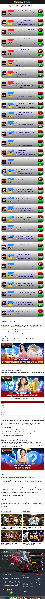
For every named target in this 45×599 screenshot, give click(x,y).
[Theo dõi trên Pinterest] (10, 590)
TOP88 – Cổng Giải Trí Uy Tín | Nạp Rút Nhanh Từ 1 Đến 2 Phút (10, 544)
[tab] (22, 402)
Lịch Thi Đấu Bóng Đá (37, 561)
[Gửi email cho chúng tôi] (6, 590)
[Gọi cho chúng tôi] (8, 590)
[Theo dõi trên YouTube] (12, 590)
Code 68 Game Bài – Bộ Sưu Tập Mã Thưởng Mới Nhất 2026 (32, 544)
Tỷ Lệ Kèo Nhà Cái (34, 554)
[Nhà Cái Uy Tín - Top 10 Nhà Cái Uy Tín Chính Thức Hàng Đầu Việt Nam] (22, 2)
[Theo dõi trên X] (4, 590)
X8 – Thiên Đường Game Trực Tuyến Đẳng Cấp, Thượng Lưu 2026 (11, 528)
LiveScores (33, 558)
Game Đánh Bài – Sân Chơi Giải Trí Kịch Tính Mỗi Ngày (32, 528)
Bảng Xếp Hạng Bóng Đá (37, 569)
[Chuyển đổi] (2, 477)
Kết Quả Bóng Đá (37, 565)
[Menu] (1, 2)
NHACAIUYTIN (10, 551)
